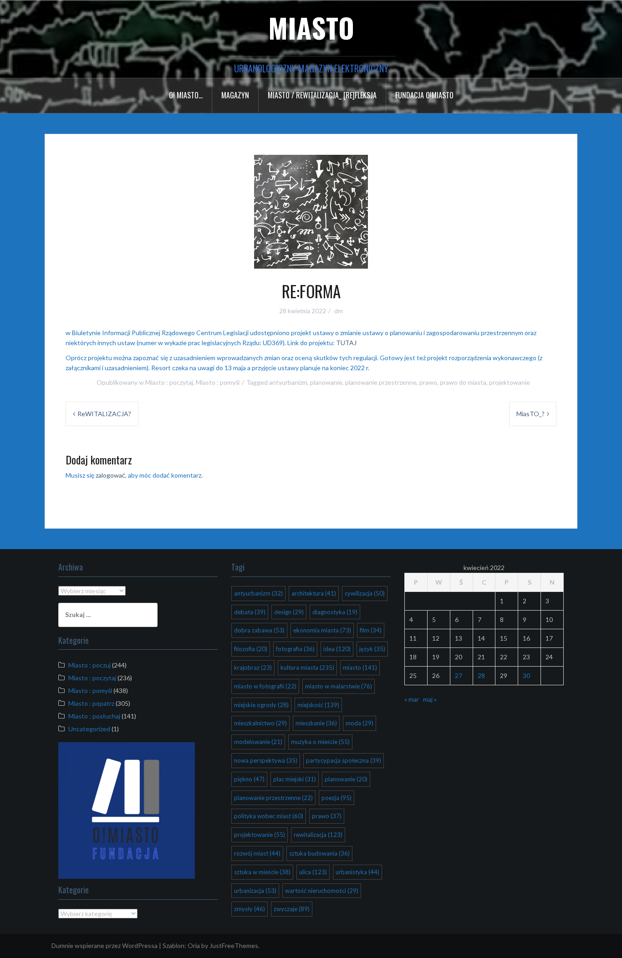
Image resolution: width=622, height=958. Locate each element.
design (289, 612)
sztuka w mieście (262, 872)
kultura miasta (307, 667)
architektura (313, 593)
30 (526, 675)
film (371, 630)
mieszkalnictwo (260, 723)
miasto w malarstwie (338, 686)
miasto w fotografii (265, 686)
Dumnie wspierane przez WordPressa (104, 945)
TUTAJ (346, 343)
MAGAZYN (235, 95)
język (372, 648)
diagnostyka (334, 612)
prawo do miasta (463, 382)
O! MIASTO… (186, 95)
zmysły (249, 908)
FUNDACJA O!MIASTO (424, 95)
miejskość (318, 704)
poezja (336, 797)
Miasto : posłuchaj (94, 716)
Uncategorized (89, 729)
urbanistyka (357, 872)
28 (481, 675)
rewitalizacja (318, 834)
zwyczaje (292, 908)
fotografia (295, 648)
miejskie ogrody (261, 704)
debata (249, 612)
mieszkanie (316, 723)
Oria (194, 945)
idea (337, 648)
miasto (360, 667)
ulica (313, 872)
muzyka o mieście (320, 741)
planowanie (326, 382)
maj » (430, 699)
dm (338, 311)
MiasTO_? (530, 414)
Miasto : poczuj (89, 665)
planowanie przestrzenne (381, 382)
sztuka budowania (319, 853)
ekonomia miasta (322, 630)
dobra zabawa (259, 630)
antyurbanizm (288, 382)
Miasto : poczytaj (169, 382)
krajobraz (253, 667)
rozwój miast (257, 853)
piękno (249, 779)
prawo (428, 382)
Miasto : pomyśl (218, 382)
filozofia (250, 648)
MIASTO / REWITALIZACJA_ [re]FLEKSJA (322, 95)
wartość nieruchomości (321, 890)
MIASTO (311, 27)
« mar (411, 699)
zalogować (110, 475)
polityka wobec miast (268, 816)
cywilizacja (365, 593)
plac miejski (294, 779)
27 (458, 675)
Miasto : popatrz (91, 703)
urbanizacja (255, 890)
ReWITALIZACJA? (104, 414)
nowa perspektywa (265, 760)
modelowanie (258, 741)
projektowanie (509, 382)
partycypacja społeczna (343, 760)
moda (359, 723)
